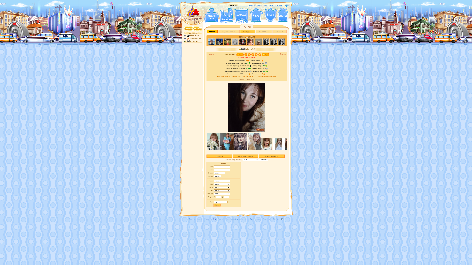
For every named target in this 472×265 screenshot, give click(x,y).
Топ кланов (193, 33)
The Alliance (194, 38)
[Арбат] (246, 22)
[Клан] (270, 15)
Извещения (208, 219)
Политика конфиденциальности (236, 219)
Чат (287, 5)
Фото (265, 5)
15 (256, 54)
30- (264, 54)
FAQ (276, 5)
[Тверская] (237, 22)
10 (252, 54)
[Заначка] (283, 15)
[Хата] (256, 15)
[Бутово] (241, 22)
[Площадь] (241, 15)
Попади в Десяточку (247, 36)
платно (232, 54)
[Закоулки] (226, 15)
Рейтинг (259, 5)
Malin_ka (248, 49)
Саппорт (276, 219)
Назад (211, 54)
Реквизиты (266, 219)
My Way (192, 41)
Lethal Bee (193, 35)
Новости (252, 5)
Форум (271, 5)
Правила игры (255, 219)
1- (239, 54)
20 (259, 54)
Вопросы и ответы (195, 219)
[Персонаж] (211, 15)
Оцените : (230, 54)
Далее (283, 54)
